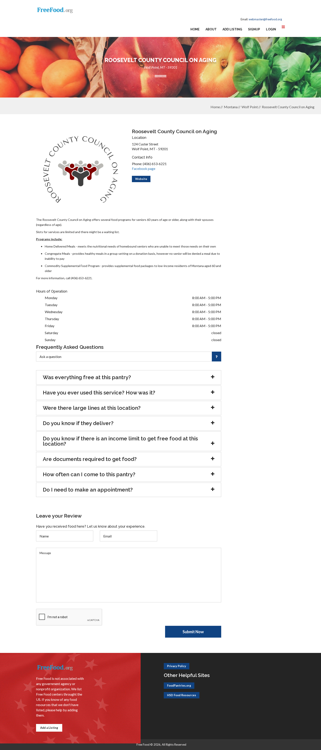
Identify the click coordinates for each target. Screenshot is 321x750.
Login (271, 29)
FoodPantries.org (179, 685)
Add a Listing (49, 727)
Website (141, 179)
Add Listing (232, 29)
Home (195, 29)
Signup (254, 29)
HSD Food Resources (181, 695)
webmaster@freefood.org (265, 19)
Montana (231, 107)
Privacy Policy (176, 666)
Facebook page (143, 168)
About (211, 29)
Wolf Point (250, 107)
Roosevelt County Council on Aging (288, 107)
